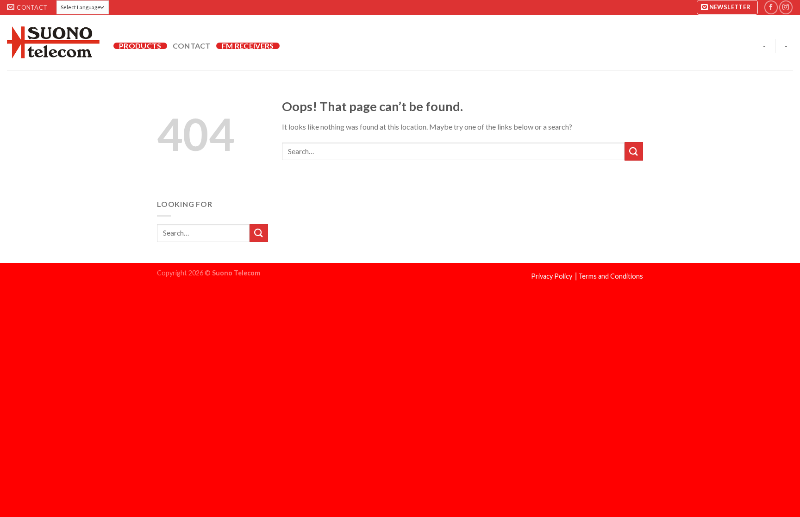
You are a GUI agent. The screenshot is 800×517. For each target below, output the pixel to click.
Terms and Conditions (610, 276)
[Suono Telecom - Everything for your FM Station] (53, 42)
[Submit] (634, 151)
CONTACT (192, 46)
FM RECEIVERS (248, 46)
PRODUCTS (140, 46)
